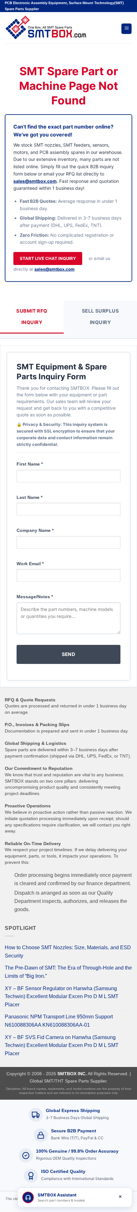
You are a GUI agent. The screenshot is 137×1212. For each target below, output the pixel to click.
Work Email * (30, 563)
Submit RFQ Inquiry (31, 316)
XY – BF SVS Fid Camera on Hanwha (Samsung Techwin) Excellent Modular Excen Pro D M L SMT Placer (62, 1045)
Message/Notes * (35, 596)
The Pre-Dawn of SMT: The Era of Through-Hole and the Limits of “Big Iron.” (68, 972)
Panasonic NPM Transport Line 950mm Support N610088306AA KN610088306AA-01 (59, 1021)
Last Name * (29, 497)
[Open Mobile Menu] (126, 28)
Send (69, 654)
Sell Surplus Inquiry (100, 316)
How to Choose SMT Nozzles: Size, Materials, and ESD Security (68, 951)
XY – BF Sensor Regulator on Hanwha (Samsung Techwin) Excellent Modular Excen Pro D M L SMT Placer (62, 996)
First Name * (30, 464)
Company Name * (35, 530)
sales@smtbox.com (35, 181)
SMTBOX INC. (72, 1073)
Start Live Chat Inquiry (48, 258)
